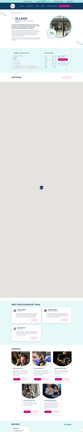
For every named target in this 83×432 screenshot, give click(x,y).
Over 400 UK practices (28, 1)
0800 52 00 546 (70, 1)
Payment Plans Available (58, 1)
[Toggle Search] (71, 6)
